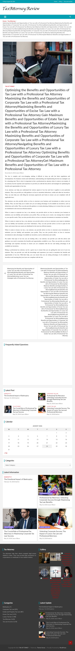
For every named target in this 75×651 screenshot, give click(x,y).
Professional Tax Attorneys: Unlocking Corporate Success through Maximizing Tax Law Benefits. (55, 500)
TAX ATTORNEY (24, 648)
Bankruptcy (7, 393)
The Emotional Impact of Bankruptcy (16, 395)
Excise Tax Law (7, 614)
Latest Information (11, 472)
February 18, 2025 (9, 398)
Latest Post (9, 390)
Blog (60, 1)
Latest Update (45, 603)
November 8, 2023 (10, 173)
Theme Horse (41, 648)
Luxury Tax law (51, 406)
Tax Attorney (9, 86)
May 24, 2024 (16, 414)
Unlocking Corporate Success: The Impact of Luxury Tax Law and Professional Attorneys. (58, 410)
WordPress (63, 648)
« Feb (5, 453)
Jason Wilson (20, 173)
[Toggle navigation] (5, 17)
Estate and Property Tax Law (11, 612)
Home (55, 1)
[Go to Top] (70, 643)
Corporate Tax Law (52, 393)
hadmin (17, 398)
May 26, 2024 (51, 403)
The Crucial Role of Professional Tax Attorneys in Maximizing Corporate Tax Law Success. (25, 410)
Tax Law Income (68, 1)
